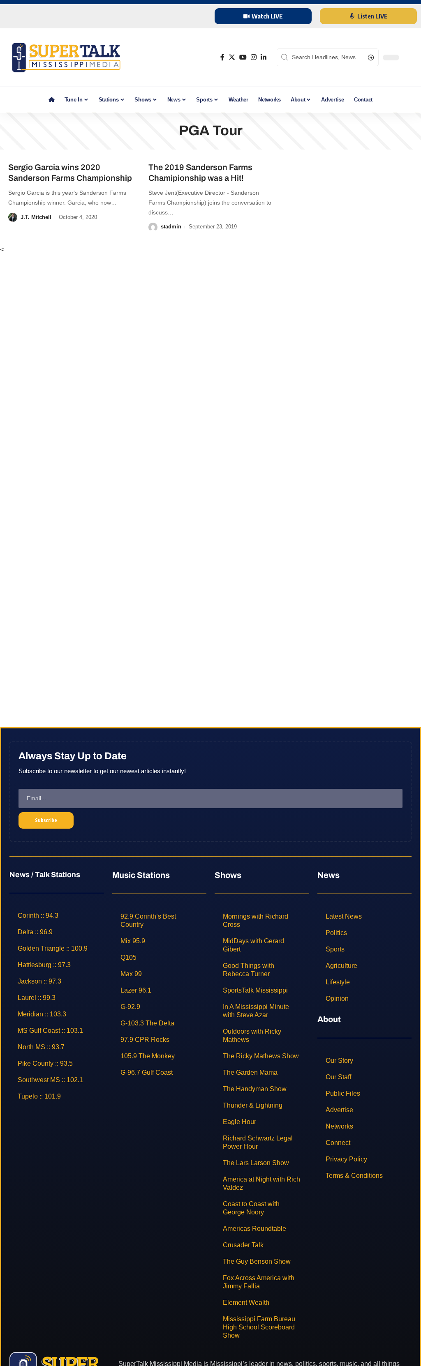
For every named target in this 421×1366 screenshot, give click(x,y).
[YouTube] (243, 57)
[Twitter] (232, 57)
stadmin (171, 226)
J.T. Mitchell (36, 217)
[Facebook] (222, 57)
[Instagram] (254, 57)
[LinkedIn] (263, 57)
